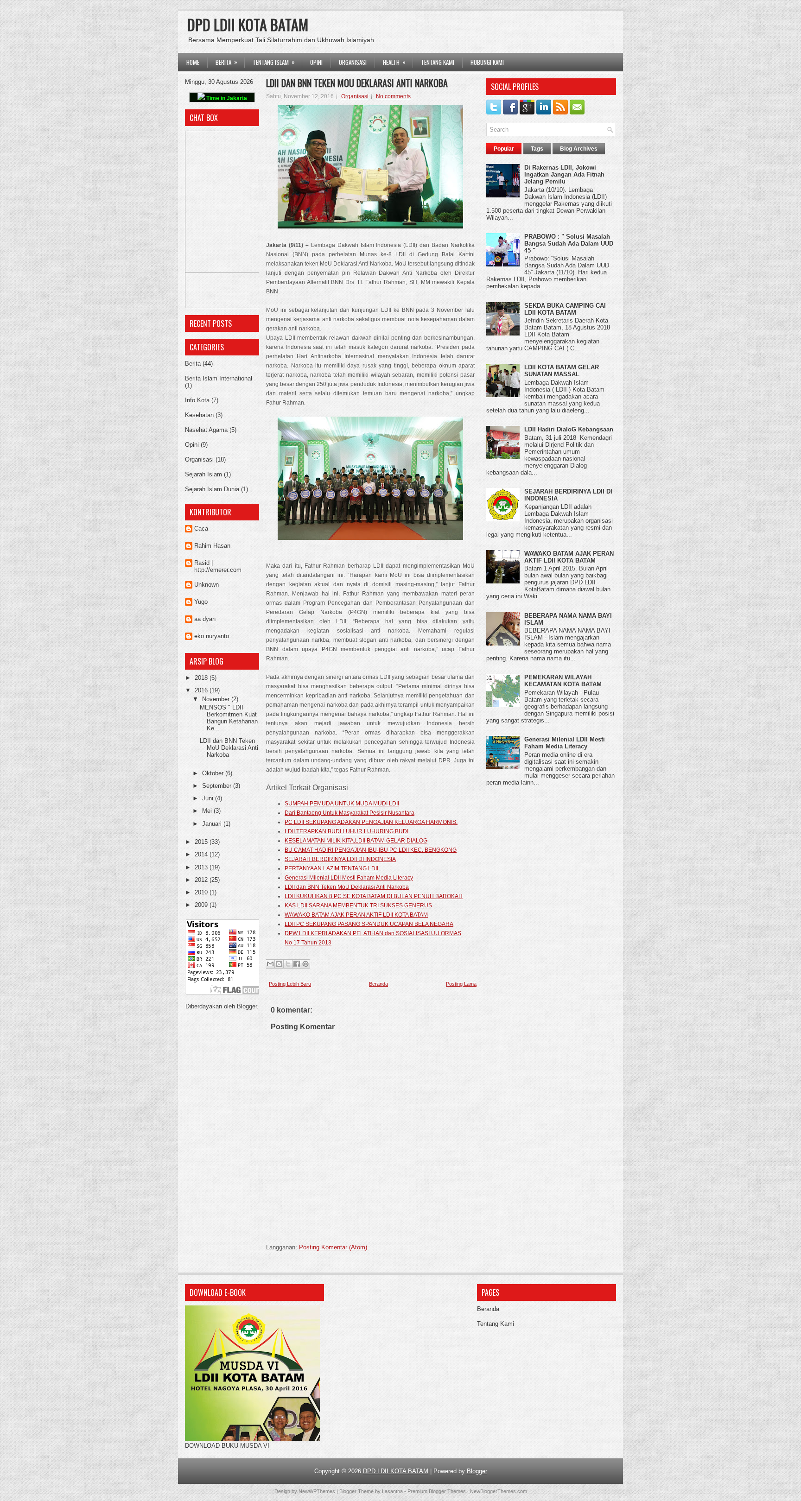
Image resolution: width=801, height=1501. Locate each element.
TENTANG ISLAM (274, 62)
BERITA (226, 62)
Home (192, 62)
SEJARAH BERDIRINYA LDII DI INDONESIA (340, 859)
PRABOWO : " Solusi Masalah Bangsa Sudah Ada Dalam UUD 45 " (568, 243)
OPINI (316, 62)
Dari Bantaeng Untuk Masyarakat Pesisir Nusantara (349, 813)
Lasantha (392, 1491)
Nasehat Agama (206, 429)
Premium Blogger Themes (436, 1491)
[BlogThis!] (279, 964)
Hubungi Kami (487, 62)
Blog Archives (579, 149)
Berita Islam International (218, 378)
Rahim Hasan (212, 545)
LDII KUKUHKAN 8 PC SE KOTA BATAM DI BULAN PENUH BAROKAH (374, 896)
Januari (212, 823)
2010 (202, 892)
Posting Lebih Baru (290, 984)
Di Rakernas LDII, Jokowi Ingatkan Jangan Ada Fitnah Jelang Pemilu (564, 174)
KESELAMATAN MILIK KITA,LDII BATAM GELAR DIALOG (356, 840)
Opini (192, 444)
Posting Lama (461, 984)
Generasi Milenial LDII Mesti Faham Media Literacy (349, 877)
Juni (208, 798)
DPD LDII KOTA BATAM (247, 24)
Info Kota (197, 400)
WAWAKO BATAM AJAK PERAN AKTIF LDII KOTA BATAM (356, 915)
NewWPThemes (317, 1491)
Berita (193, 363)
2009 (202, 904)
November (216, 699)
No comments (393, 96)
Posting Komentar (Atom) (333, 1247)
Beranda (378, 984)
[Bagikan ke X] (287, 964)
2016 (202, 690)
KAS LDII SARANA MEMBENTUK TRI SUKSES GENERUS (358, 905)
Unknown (206, 584)
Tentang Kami (437, 62)
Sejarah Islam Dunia (212, 489)
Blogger (247, 1006)
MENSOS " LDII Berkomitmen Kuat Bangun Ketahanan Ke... (229, 718)
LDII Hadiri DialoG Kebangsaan (568, 429)
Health (394, 62)
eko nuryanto (211, 636)
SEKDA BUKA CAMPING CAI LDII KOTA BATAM (565, 309)
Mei (208, 810)
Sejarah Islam (203, 474)
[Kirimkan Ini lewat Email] (270, 964)
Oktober (213, 773)
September (217, 785)
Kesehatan (199, 415)
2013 (202, 867)
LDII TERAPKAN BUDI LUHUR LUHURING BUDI (346, 831)
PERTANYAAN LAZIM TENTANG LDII (331, 868)
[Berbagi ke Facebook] (296, 964)
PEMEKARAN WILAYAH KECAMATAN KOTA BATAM (563, 681)
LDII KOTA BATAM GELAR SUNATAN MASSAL (561, 371)
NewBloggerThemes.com (498, 1491)
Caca (201, 528)
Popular (504, 149)
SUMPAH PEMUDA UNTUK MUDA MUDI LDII (342, 803)
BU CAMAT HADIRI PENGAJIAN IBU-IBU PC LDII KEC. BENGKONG (371, 850)
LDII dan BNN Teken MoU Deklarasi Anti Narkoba (229, 747)
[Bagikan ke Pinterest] (305, 964)
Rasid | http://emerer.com (218, 566)
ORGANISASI (353, 62)
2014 (202, 854)
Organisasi (199, 459)
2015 (202, 841)
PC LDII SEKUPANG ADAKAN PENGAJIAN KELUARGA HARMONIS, (371, 822)
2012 (202, 879)
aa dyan (205, 618)
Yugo (201, 601)
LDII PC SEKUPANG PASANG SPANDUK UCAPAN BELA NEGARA (369, 924)
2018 (202, 677)
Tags (537, 149)
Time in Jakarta (226, 98)
